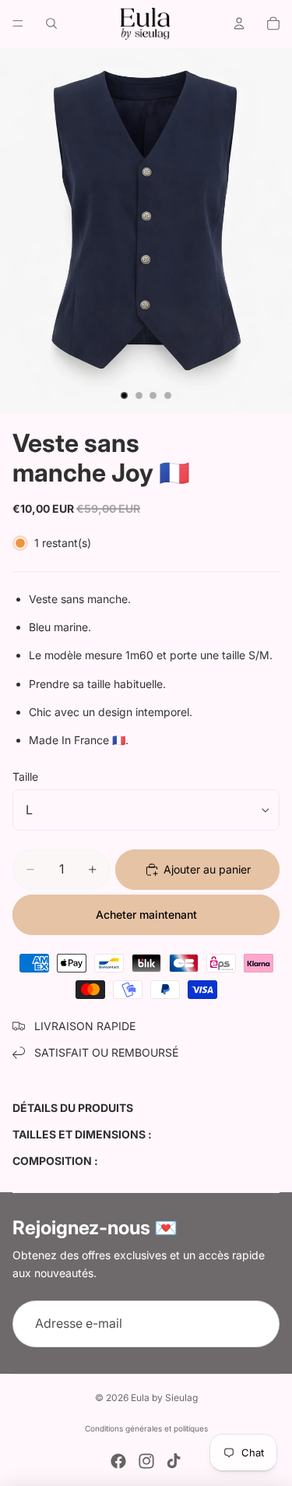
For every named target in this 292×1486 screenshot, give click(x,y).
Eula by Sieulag (164, 1397)
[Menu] (18, 23)
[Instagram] (146, 1461)
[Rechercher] (51, 23)
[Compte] (239, 23)
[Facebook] (118, 1461)
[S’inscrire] (256, 1324)
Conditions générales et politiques (146, 1428)
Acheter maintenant (146, 914)
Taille (25, 776)
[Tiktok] (173, 1461)
